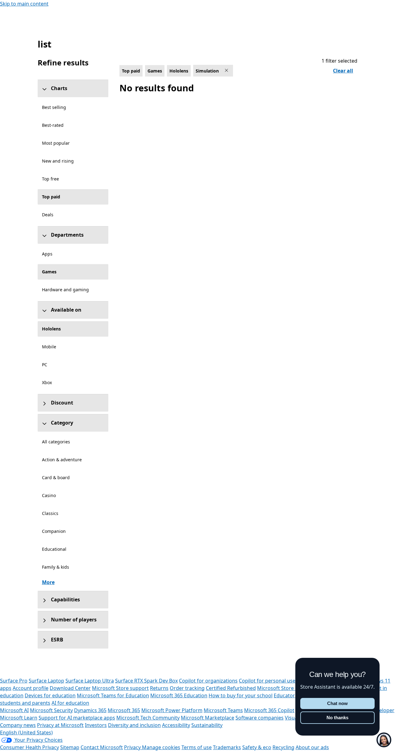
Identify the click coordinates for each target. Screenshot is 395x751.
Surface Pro (13, 680)
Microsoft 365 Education (178, 695)
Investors (96, 725)
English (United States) (26, 732)
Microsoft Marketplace (207, 717)
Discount (62, 402)
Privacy (133, 747)
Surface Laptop (46, 680)
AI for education (70, 702)
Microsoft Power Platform (171, 710)
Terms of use (196, 747)
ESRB (57, 639)
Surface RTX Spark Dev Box (146, 680)
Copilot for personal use (267, 680)
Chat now (337, 703)
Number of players (74, 619)
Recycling (283, 747)
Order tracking (187, 688)
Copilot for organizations (208, 680)
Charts (59, 88)
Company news (18, 725)
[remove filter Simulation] (227, 71)
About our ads (312, 747)
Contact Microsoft (102, 747)
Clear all (343, 70)
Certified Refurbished (231, 688)
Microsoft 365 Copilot (269, 710)
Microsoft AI (14, 710)
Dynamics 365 (90, 710)
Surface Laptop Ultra (89, 680)
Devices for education (50, 695)
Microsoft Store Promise (285, 688)
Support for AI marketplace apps (77, 717)
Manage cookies (161, 747)
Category (62, 422)
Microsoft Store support (120, 688)
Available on (66, 309)
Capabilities (65, 599)
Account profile (30, 688)
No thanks (337, 717)
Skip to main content (24, 3)
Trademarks (227, 747)
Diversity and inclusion (134, 725)
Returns (159, 688)
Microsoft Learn (18, 717)
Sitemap (69, 747)
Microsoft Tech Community (148, 717)
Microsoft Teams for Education (113, 695)
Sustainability (206, 725)
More (48, 582)
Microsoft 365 (124, 710)
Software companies (259, 717)
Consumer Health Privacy (29, 747)
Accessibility (176, 725)
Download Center (70, 688)
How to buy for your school (240, 695)
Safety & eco (256, 747)
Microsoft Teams (223, 710)
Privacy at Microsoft (60, 725)
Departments (67, 234)
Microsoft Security (51, 710)
